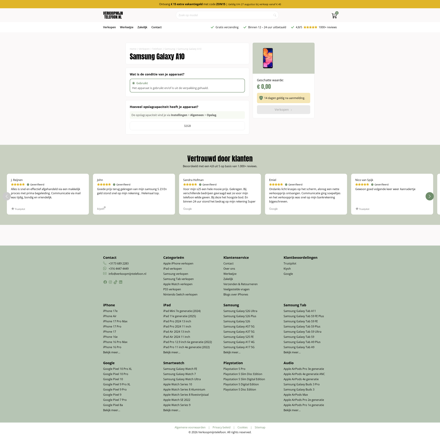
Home (133, 48)
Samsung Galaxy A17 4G (239, 342)
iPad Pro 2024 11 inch (177, 326)
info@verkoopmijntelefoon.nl (127, 274)
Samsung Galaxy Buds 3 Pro (302, 384)
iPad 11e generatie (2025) (179, 316)
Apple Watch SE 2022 (176, 400)
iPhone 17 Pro (112, 326)
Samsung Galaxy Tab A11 (300, 311)
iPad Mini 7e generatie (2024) (182, 311)
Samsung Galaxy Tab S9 (299, 337)
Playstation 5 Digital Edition (241, 384)
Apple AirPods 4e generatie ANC (304, 374)
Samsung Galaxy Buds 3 (299, 389)
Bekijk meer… (111, 352)
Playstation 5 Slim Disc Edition (242, 374)
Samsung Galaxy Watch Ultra (182, 379)
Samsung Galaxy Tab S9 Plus (302, 326)
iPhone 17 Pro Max (115, 321)
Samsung (169, 48)
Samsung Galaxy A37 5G (239, 332)
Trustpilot (290, 263)
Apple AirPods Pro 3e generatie (304, 369)
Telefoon (157, 48)
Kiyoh (287, 268)
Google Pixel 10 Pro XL (117, 369)
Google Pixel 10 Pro (115, 374)
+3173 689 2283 (119, 263)
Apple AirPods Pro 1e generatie (304, 405)
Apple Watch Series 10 (177, 384)
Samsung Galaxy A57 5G (239, 326)
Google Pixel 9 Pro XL (116, 384)
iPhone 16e (110, 337)
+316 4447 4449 (119, 268)
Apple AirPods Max (296, 395)
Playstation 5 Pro (234, 369)
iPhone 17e (110, 311)
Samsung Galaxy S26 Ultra (240, 311)
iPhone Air (110, 316)
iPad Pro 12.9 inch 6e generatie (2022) (187, 342)
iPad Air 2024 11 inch (176, 337)
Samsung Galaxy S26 (236, 321)
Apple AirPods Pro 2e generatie (304, 400)
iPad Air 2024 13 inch (176, 332)
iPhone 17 (109, 332)
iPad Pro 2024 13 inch (177, 321)
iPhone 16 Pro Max (115, 342)
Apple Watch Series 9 (176, 405)
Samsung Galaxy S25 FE (238, 337)
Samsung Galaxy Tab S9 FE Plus (304, 316)
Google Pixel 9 (112, 395)
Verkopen (144, 48)
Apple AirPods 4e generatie (301, 379)
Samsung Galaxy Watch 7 (179, 374)
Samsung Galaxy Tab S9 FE (301, 321)
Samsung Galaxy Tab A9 (299, 347)
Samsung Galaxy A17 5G (239, 347)
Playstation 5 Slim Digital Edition (244, 379)
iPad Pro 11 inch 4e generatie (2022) (186, 347)
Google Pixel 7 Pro (115, 400)
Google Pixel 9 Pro (115, 389)
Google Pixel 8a (113, 405)
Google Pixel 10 (113, 379)
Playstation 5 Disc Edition (239, 389)
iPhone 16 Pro (112, 347)
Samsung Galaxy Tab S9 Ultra (302, 332)
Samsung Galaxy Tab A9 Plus (302, 342)
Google (288, 274)
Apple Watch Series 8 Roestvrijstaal (186, 395)
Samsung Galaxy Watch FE (180, 369)
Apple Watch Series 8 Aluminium (184, 389)
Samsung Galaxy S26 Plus (239, 316)
